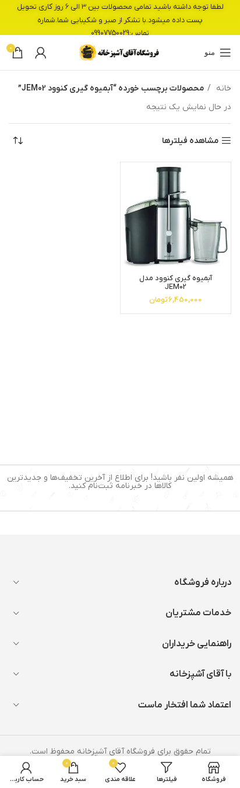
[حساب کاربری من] (40, 52)
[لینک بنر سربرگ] (120, 17)
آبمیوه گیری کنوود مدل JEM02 (175, 283)
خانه (222, 88)
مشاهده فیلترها (190, 141)
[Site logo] (120, 52)
